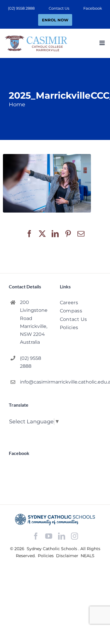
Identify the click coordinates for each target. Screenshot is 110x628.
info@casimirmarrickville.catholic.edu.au (35, 382)
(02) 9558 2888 (30, 362)
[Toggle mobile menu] (102, 43)
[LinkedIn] (61, 536)
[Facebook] (35, 536)
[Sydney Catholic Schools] (55, 519)
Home (17, 104)
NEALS (87, 555)
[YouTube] (48, 536)
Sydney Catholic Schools (52, 548)
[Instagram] (74, 536)
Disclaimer (67, 555)
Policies (46, 555)
